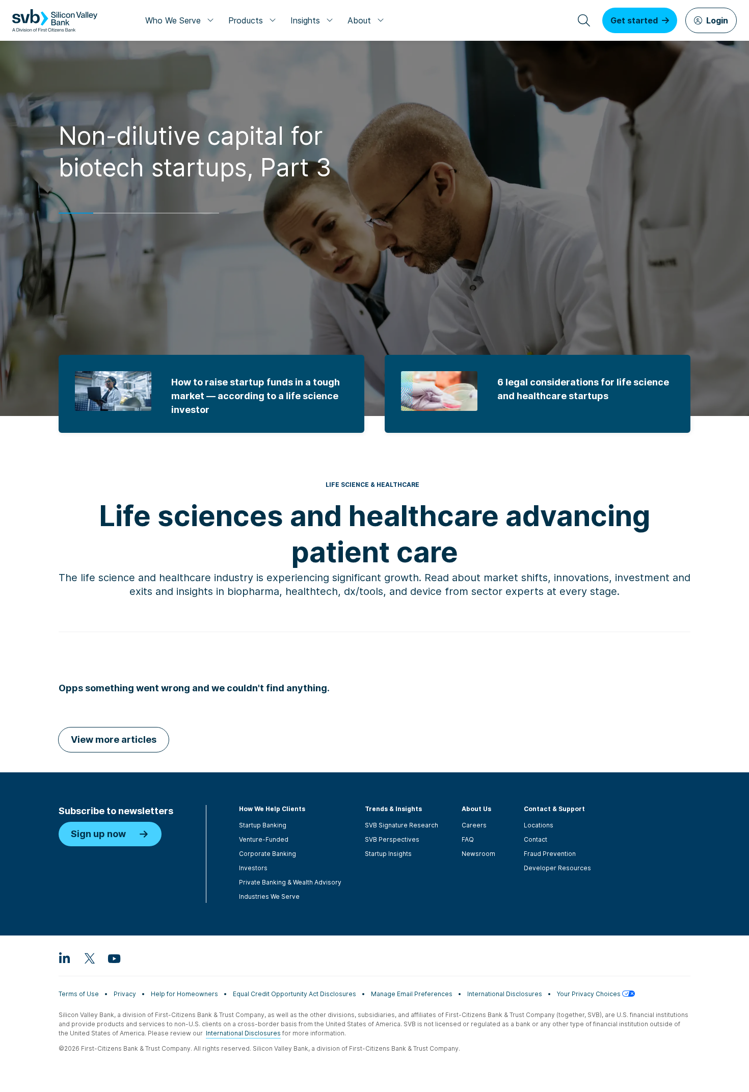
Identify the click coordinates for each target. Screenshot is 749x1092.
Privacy (125, 994)
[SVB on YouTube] (113, 958)
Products (245, 20)
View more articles (113, 739)
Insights (305, 20)
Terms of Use (79, 994)
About (359, 20)
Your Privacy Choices (589, 994)
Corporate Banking (267, 853)
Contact (535, 839)
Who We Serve (173, 20)
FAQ (468, 839)
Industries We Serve (269, 896)
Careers (474, 825)
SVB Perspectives (392, 839)
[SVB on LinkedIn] (64, 958)
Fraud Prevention (550, 853)
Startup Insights (388, 853)
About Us (476, 809)
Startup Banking (262, 825)
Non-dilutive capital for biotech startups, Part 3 (195, 152)
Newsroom (478, 853)
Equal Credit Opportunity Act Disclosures (294, 994)
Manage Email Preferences (411, 994)
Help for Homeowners (184, 994)
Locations (538, 825)
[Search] (584, 20)
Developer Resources (557, 868)
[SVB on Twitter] (89, 958)
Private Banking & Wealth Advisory (290, 882)
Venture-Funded (263, 839)
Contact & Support (554, 809)
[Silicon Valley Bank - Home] (54, 20)
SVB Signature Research (401, 825)
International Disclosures (504, 994)
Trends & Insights (393, 809)
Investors (253, 868)
